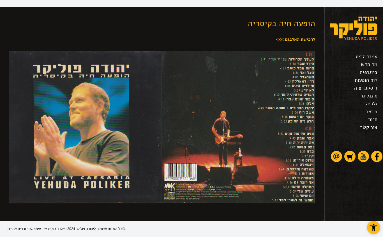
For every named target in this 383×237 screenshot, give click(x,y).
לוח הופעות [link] (366, 80)
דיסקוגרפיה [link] (365, 88)
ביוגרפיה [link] (368, 72)
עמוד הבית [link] (366, 56)
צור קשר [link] (368, 127)
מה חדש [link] (369, 64)
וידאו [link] (372, 111)
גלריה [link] (371, 103)
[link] (373, 227)
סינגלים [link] (369, 95)
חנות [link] (372, 119)
